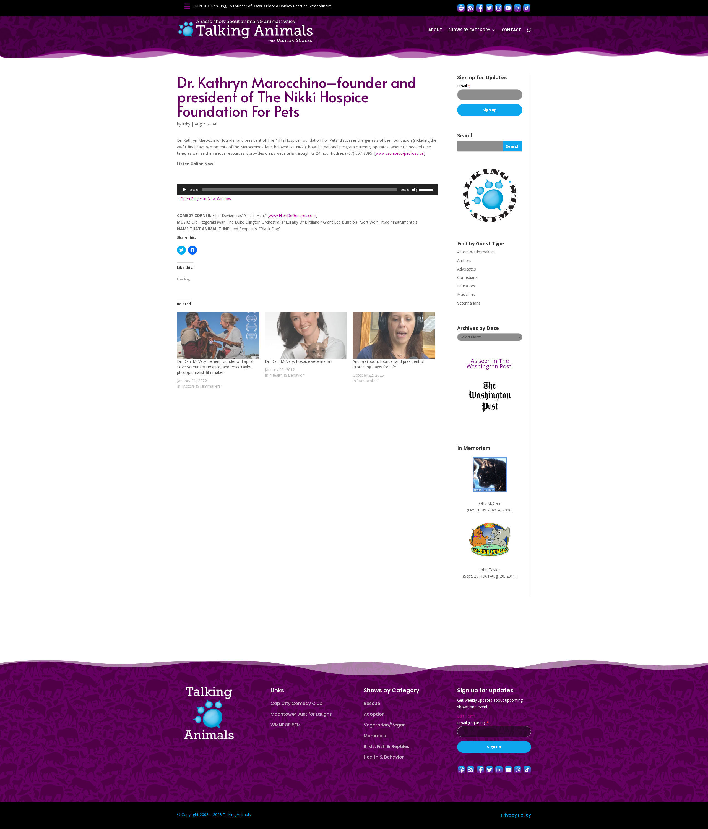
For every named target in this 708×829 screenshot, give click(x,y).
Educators (466, 285)
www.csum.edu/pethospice (400, 153)
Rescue (372, 703)
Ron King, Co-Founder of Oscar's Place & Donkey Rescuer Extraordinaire (271, 5)
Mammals (375, 736)
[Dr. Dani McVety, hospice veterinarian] (306, 335)
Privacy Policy (516, 815)
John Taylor (490, 569)
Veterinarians (468, 303)
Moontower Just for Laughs (301, 714)
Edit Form (466, 716)
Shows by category (469, 29)
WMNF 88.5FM (285, 725)
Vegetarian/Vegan (385, 725)
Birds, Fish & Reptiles (386, 746)
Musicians (466, 294)
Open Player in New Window (205, 198)
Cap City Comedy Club (296, 703)
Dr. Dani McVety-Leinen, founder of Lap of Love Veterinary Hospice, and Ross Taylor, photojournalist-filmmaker (215, 367)
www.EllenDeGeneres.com (292, 215)
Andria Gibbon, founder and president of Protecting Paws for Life (389, 364)
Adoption (374, 714)
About (435, 29)
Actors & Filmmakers (476, 252)
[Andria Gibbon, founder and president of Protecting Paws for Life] (394, 335)
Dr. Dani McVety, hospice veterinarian (298, 361)
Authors (464, 260)
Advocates (466, 269)
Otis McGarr (490, 503)
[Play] (184, 190)
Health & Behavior (384, 757)
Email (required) (472, 722)
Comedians (467, 277)
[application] (307, 189)
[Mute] (415, 190)
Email (463, 85)
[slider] (427, 189)
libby (186, 124)
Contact (511, 29)
